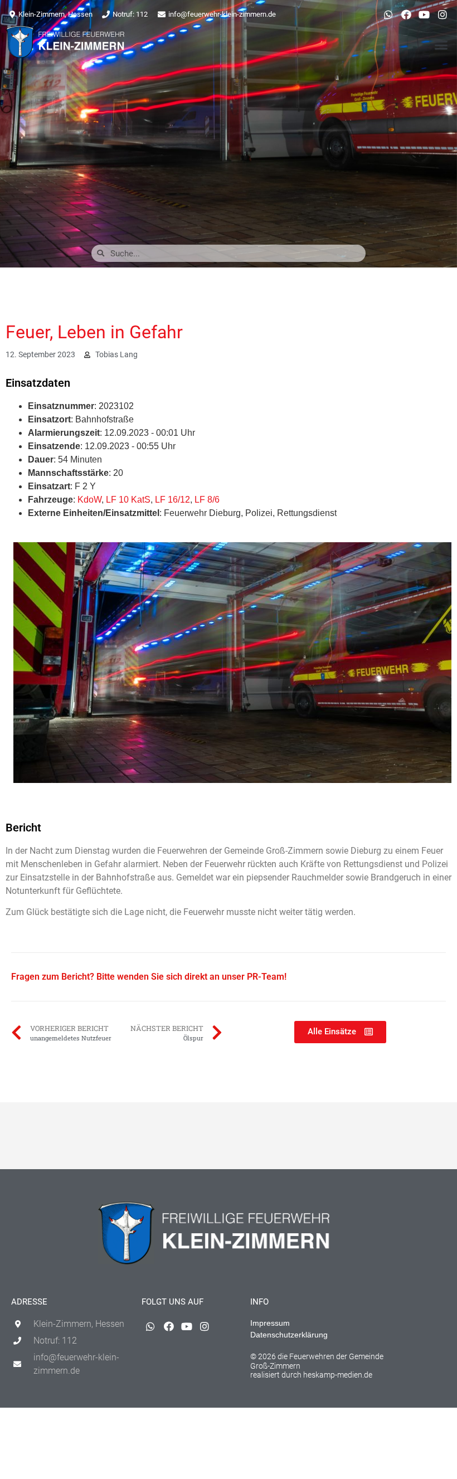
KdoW (89, 499)
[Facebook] (406, 14)
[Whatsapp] (388, 14)
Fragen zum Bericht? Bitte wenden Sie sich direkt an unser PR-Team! (148, 976)
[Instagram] (442, 14)
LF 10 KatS (128, 499)
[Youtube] (424, 14)
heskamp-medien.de (337, 1374)
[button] (441, 45)
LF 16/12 (172, 499)
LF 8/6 (207, 499)
